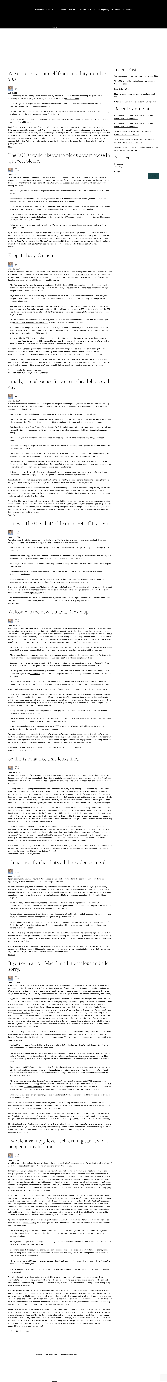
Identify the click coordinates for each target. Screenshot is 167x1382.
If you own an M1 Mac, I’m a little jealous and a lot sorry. (59, 966)
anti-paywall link (91, 737)
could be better (89, 1004)
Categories (118, 164)
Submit (153, 176)
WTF (17, 603)
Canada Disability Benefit (58, 285)
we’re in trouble (19, 1225)
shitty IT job (72, 509)
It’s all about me (26, 854)
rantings (44, 373)
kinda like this (46, 705)
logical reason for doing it (23, 406)
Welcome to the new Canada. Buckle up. (49, 612)
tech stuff (12, 515)
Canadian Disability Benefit (19, 373)
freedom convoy (101, 832)
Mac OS (22, 1132)
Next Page (24, 1331)
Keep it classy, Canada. (31, 255)
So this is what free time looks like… (44, 759)
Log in (54, 1380)
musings (36, 854)
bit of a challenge (72, 98)
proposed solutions (16, 1007)
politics (21, 750)
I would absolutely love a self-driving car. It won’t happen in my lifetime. (58, 1143)
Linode (54, 1355)
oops (10, 146)
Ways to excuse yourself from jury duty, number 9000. (57, 76)
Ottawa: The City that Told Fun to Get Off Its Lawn (58, 523)
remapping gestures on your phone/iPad (54, 1010)
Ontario (11, 247)
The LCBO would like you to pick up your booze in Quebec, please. (59, 158)
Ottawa (11, 603)
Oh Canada (35, 373)
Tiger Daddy (119, 139)
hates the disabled (82, 274)
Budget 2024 (45, 296)
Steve (116, 147)
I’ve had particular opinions (76, 272)
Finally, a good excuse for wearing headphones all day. (58, 384)
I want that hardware (52, 1108)
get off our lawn (71, 543)
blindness (23, 1326)
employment (13, 854)
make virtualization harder (98, 1124)
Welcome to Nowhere (44, 10)
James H (117, 131)
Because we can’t (76, 737)
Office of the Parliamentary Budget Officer (30, 322)
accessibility (13, 1132)
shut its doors (20, 180)
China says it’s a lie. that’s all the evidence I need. (57, 862)
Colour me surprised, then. (87, 642)
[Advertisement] (83, 50)
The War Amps (16, 285)
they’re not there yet (21, 1013)
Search (117, 172)
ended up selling (29, 1223)
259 (16, 1331)
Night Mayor (34, 593)
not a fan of (80, 1113)
